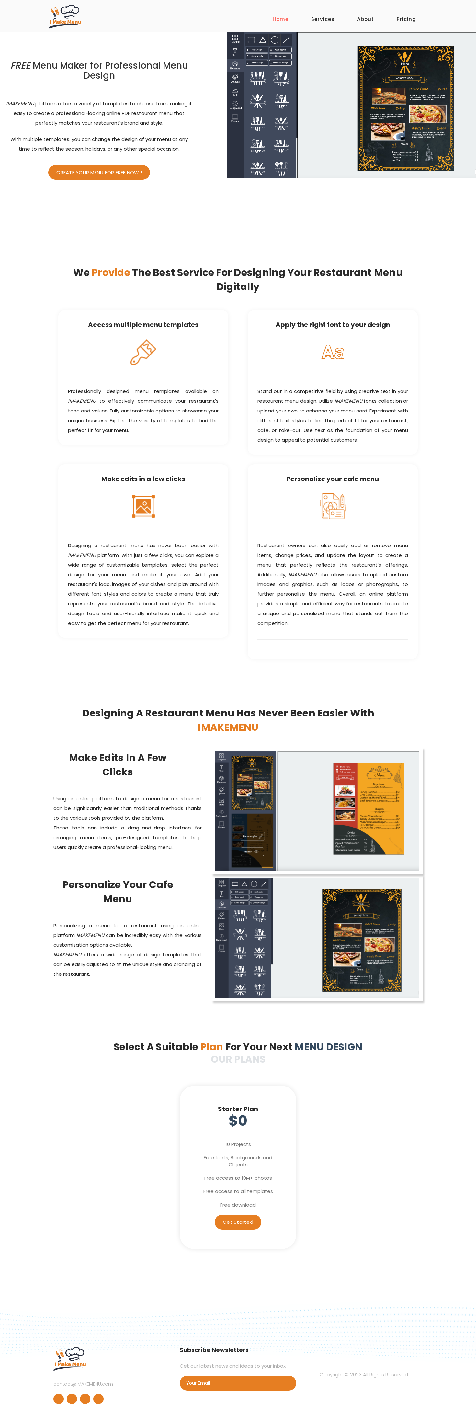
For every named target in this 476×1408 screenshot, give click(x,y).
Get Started (238, 1222)
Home (281, 19)
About (365, 19)
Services (322, 19)
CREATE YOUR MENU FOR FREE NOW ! (99, 172)
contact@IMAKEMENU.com (83, 1384)
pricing (406, 19)
